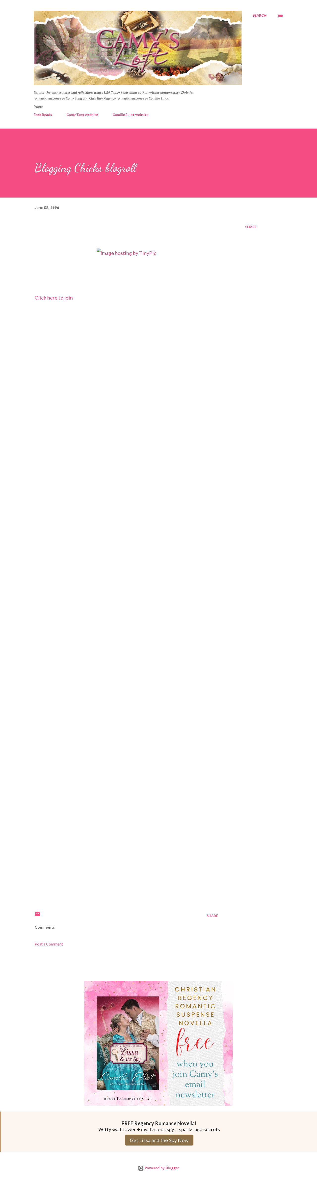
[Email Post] (38, 915)
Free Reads (43, 114)
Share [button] (251, 227)
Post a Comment (49, 944)
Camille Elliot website (130, 114)
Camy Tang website (82, 114)
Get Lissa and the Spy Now (159, 1140)
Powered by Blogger (161, 1168)
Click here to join (54, 298)
